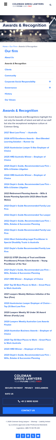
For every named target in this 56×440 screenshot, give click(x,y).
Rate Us (9, 393)
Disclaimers (41, 387)
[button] (5, 4)
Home (5, 46)
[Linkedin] (28, 436)
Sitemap (34, 421)
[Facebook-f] (18, 436)
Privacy (29, 387)
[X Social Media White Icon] (33, 436)
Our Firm (13, 46)
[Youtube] (38, 436)
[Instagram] (23, 436)
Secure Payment (14, 387)
